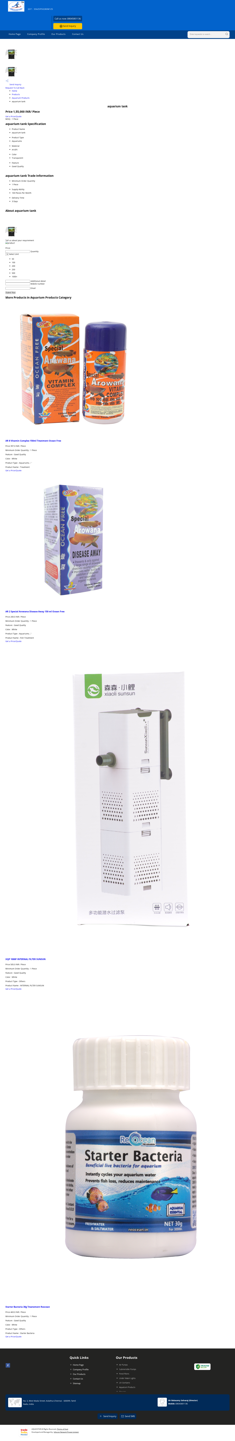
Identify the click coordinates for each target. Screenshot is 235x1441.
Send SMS (130, 1416)
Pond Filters (124, 1373)
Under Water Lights (127, 1378)
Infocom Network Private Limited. (66, 1432)
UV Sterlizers (124, 1382)
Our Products (58, 34)
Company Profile (36, 34)
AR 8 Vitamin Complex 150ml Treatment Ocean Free (33, 440)
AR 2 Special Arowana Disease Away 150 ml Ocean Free (34, 611)
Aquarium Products (21, 98)
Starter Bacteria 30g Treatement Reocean (27, 1306)
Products (16, 94)
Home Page (15, 34)
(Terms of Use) (62, 1429)
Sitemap (77, 1383)
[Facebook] (8, 1366)
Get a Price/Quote (13, 116)
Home (14, 91)
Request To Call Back (14, 88)
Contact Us (78, 34)
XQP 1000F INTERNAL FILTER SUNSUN (25, 959)
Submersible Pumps (127, 1369)
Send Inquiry (69, 25)
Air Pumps (123, 1364)
